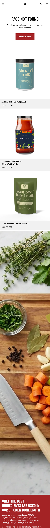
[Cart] (47, 4)
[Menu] (3, 4)
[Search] (41, 4)
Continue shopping (25, 37)
